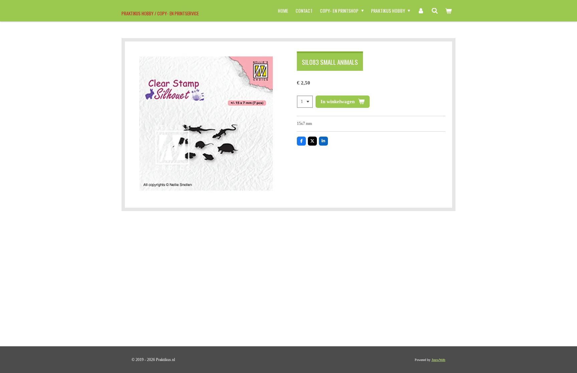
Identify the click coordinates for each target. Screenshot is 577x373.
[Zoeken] (435, 10)
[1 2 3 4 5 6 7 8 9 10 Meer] (305, 102)
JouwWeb (438, 360)
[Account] (421, 10)
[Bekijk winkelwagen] (448, 10)
